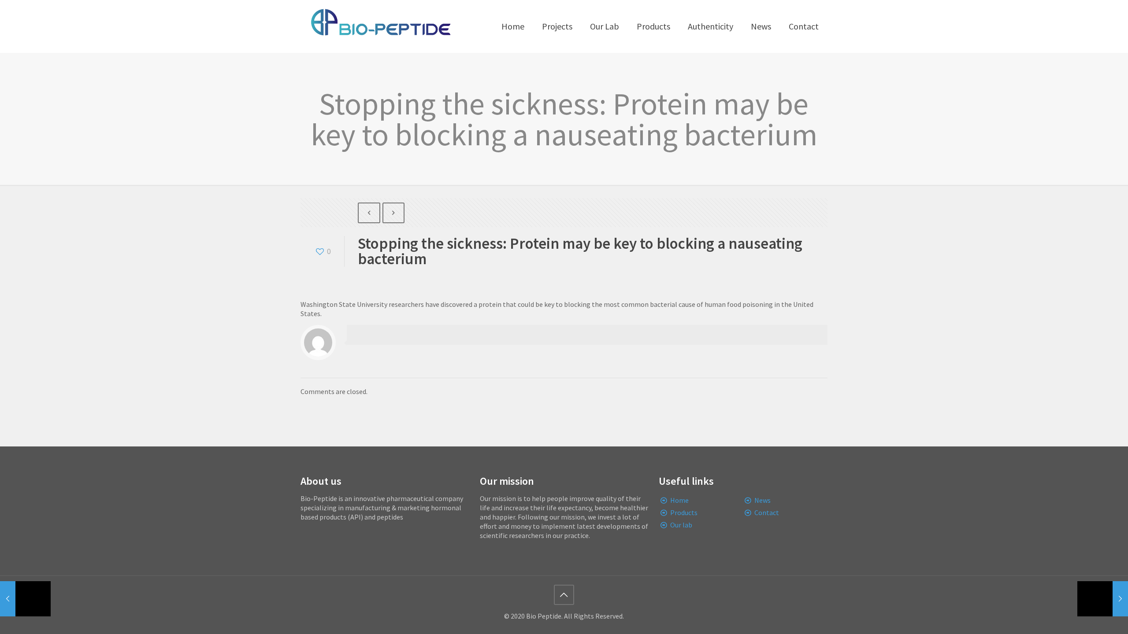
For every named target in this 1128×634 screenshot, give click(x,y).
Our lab (681, 524)
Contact (766, 512)
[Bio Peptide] (380, 26)
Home (679, 500)
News (762, 500)
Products (684, 512)
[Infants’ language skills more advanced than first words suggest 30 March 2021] (25, 598)
